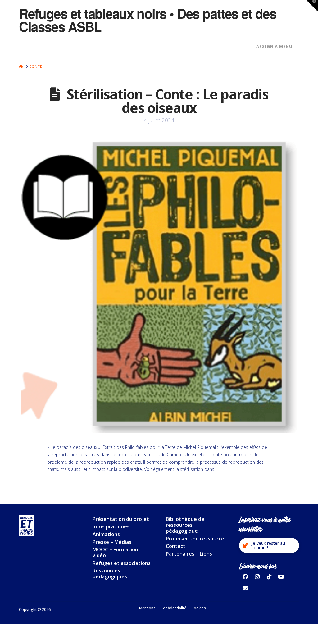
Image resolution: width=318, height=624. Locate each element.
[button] (269, 545)
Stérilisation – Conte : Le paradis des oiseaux (167, 101)
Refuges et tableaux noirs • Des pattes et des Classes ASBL (147, 20)
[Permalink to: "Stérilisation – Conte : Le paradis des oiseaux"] (158, 283)
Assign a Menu (274, 46)
